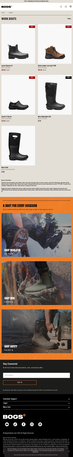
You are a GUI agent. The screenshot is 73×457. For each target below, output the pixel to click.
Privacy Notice (34, 450)
